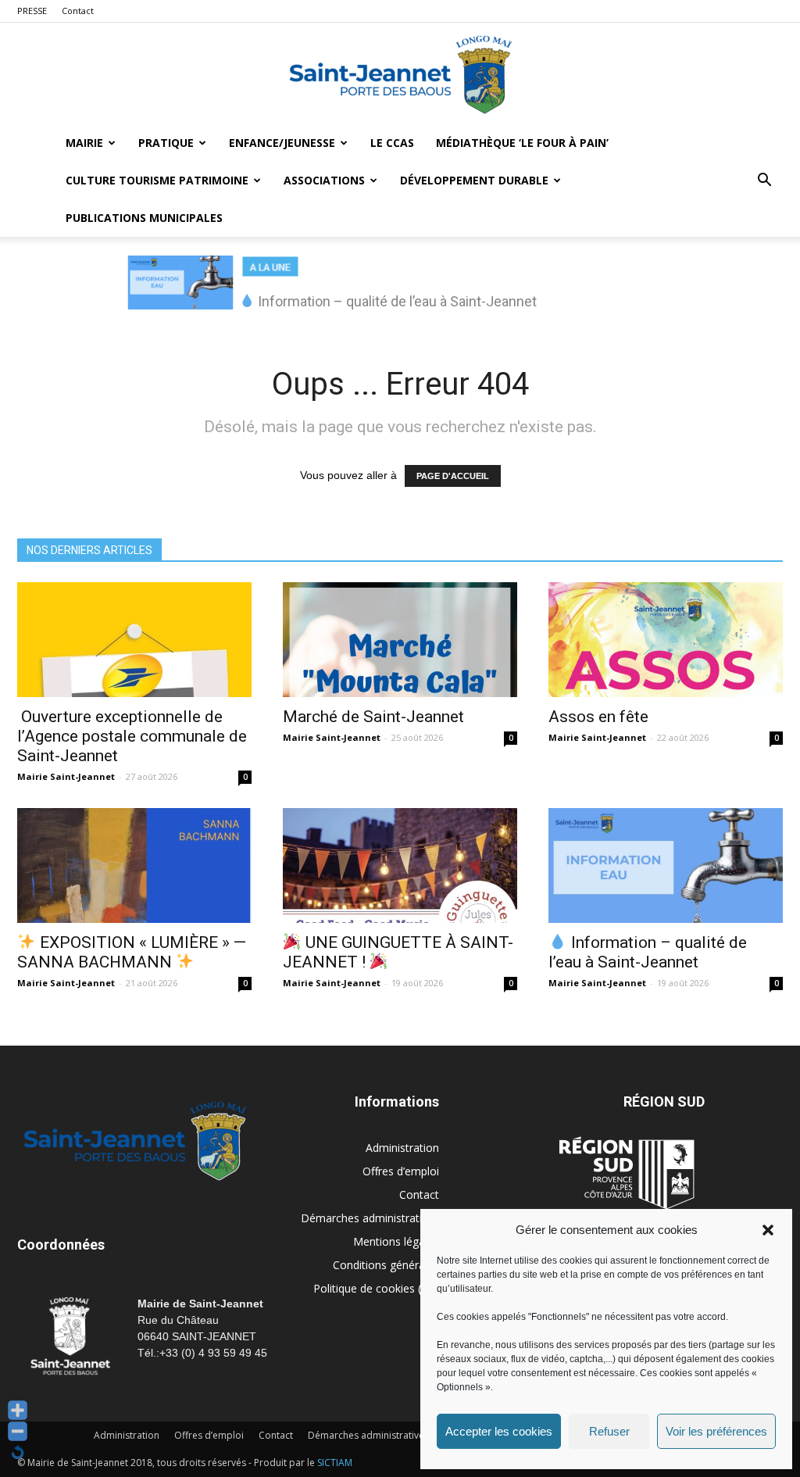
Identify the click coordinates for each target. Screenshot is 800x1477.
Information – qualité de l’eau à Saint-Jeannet (647, 952)
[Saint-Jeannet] (400, 74)
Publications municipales (144, 217)
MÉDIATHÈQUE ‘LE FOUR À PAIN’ (522, 142)
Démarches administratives (370, 1218)
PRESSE (32, 10)
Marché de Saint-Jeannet (373, 716)
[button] (768, 1230)
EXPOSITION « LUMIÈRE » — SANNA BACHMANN (131, 952)
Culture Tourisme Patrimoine (157, 180)
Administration (402, 1147)
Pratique (166, 142)
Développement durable (474, 180)
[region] (400, 291)
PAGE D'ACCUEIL (452, 476)
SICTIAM (334, 1462)
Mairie (84, 142)
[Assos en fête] (665, 639)
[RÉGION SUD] (626, 1173)
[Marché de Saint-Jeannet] (400, 639)
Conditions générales (386, 1264)
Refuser (609, 1431)
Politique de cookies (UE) (376, 1288)
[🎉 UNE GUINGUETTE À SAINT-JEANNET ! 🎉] (400, 865)
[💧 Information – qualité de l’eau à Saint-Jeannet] (665, 865)
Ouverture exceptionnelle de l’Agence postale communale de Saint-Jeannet (132, 736)
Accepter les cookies (498, 1431)
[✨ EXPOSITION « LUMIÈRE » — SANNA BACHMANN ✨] (134, 865)
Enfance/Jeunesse (282, 142)
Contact (78, 10)
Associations (324, 180)
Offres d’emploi (400, 1171)
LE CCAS (392, 142)
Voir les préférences (716, 1431)
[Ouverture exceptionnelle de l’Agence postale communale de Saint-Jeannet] (134, 639)
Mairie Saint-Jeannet (66, 776)
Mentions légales (396, 1241)
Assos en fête (598, 716)
